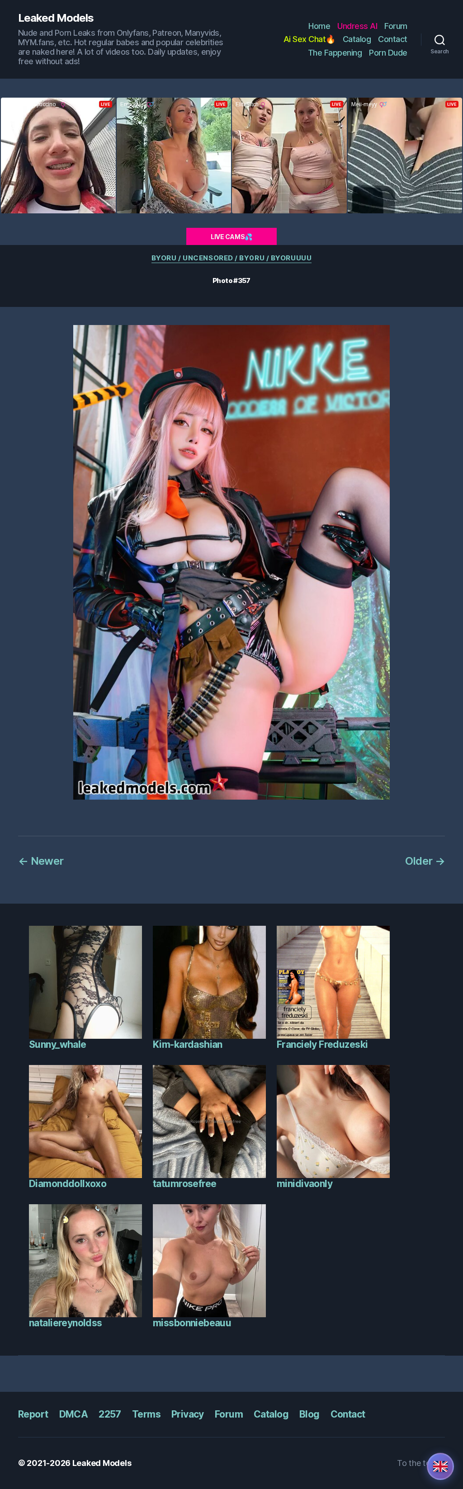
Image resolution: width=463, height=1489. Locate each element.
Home (319, 26)
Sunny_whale (57, 1044)
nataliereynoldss (65, 1323)
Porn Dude (388, 52)
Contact (392, 39)
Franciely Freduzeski (322, 1044)
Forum (395, 26)
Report (33, 1414)
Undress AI (357, 26)
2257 (110, 1414)
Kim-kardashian (187, 1044)
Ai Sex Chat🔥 (309, 39)
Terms (146, 1414)
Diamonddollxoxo (67, 1183)
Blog (309, 1414)
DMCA (73, 1414)
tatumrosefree (184, 1183)
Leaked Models (56, 18)
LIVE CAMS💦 (231, 236)
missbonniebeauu (192, 1323)
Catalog (357, 39)
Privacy (187, 1414)
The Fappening (335, 52)
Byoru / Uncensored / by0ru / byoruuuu (231, 258)
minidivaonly (304, 1183)
